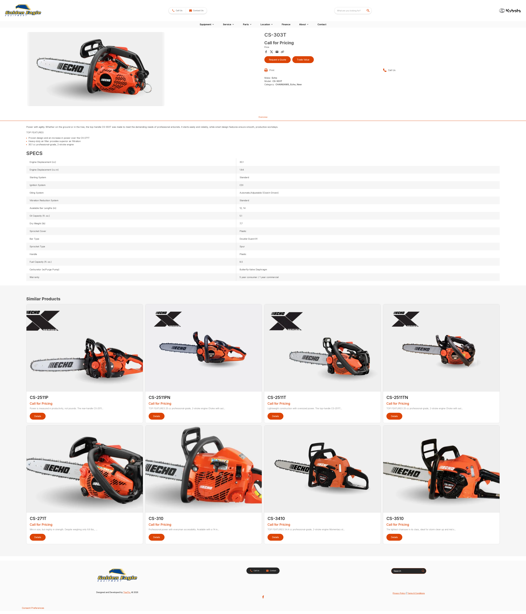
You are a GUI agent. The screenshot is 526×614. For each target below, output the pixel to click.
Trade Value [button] (303, 59)
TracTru (126, 592)
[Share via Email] (277, 51)
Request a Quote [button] (277, 59)
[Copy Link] (282, 51)
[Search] (423, 570)
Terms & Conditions (416, 593)
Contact (322, 24)
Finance (286, 24)
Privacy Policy (399, 593)
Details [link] (37, 416)
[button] (177, 10)
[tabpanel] (144, 69)
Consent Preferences (33, 608)
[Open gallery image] (95, 69)
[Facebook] (263, 597)
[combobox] (353, 10)
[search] (368, 10)
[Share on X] (271, 51)
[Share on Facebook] (266, 51)
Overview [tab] (263, 117)
